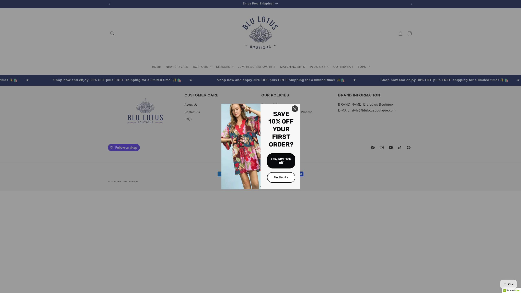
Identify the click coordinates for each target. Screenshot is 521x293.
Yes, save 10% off (281, 161)
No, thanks (281, 177)
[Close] (295, 109)
